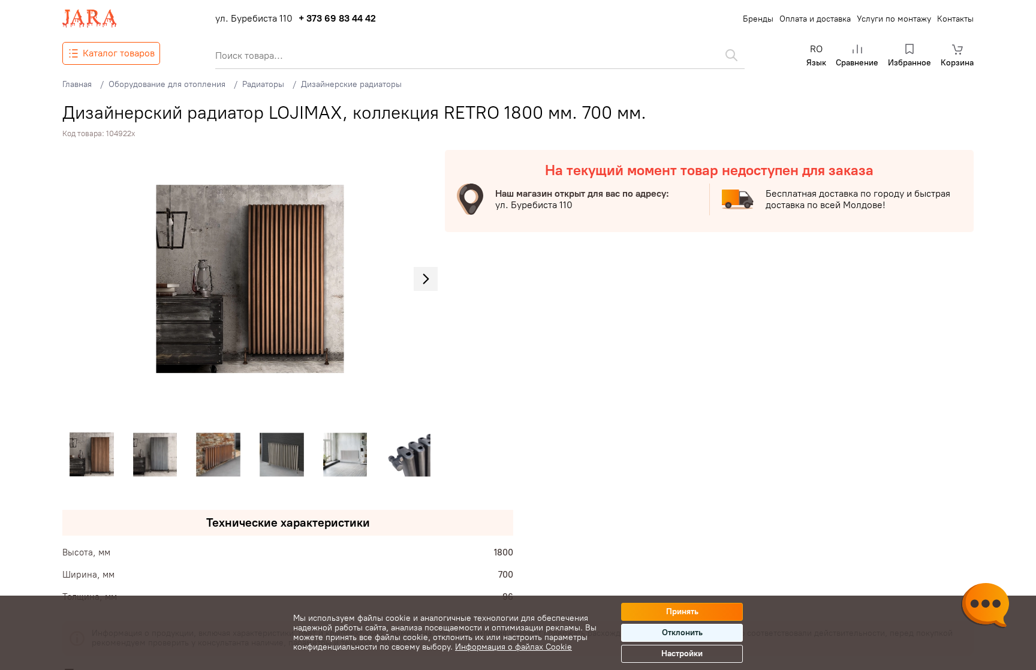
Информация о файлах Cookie (513, 647)
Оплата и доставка (815, 19)
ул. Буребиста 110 (254, 18)
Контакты (955, 19)
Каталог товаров (119, 53)
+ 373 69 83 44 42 (337, 18)
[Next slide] (426, 279)
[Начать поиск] (731, 55)
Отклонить (682, 632)
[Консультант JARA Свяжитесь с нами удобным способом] (985, 607)
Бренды (758, 19)
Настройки (682, 653)
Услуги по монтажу (894, 19)
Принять (682, 611)
